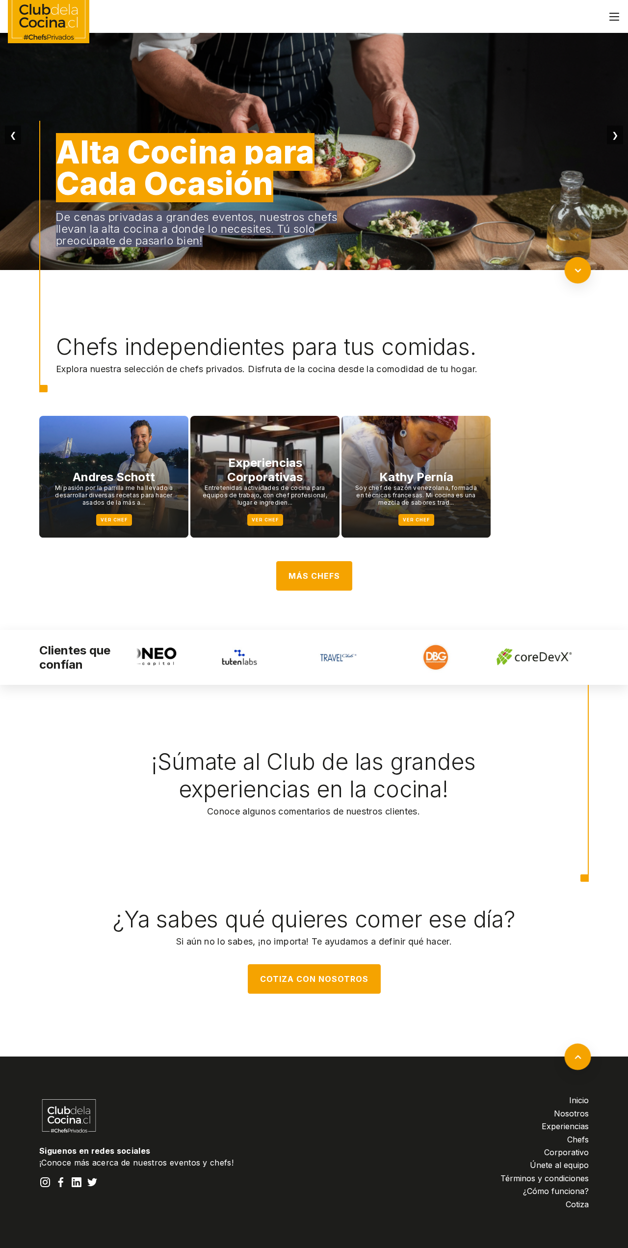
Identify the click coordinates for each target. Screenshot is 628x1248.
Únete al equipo (559, 1165)
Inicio (579, 1100)
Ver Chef (114, 519)
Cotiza (577, 1204)
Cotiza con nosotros (314, 979)
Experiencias (565, 1126)
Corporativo (566, 1152)
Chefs (578, 1139)
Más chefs (314, 576)
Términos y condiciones (544, 1178)
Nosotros (571, 1113)
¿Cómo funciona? (556, 1191)
